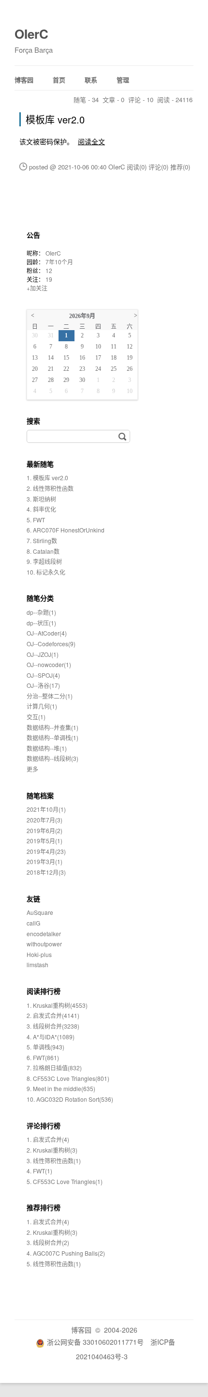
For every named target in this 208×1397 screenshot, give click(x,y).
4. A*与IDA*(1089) (50, 1037)
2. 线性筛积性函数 (50, 488)
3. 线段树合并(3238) (53, 1026)
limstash (37, 964)
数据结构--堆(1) (47, 748)
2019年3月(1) (44, 861)
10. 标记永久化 (46, 572)
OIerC (31, 34)
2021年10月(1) (46, 809)
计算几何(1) (42, 706)
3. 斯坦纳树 (41, 499)
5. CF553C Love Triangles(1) (65, 1181)
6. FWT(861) (43, 1057)
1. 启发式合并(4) (48, 1139)
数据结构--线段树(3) (52, 758)
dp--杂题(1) (41, 612)
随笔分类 (40, 598)
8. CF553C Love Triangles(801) (68, 1078)
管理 (123, 79)
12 (48, 270)
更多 (32, 769)
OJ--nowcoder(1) (49, 664)
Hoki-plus (39, 954)
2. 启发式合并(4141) (53, 1015)
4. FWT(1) (39, 1171)
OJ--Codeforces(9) (51, 643)
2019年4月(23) (46, 851)
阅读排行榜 (43, 991)
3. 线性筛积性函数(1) (54, 1160)
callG (33, 923)
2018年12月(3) (46, 872)
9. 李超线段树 (44, 561)
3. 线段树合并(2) (48, 1242)
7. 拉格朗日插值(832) (54, 1067)
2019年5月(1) (44, 840)
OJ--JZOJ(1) (43, 654)
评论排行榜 (43, 1125)
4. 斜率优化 (41, 509)
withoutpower (44, 944)
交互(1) (36, 717)
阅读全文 (91, 141)
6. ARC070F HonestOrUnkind (65, 530)
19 (48, 279)
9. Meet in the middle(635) (61, 1088)
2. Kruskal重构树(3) (52, 1150)
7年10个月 (59, 262)
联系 (91, 79)
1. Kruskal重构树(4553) (57, 1005)
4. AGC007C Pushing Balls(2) (66, 1253)
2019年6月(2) (44, 830)
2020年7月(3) (44, 820)
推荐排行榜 (43, 1207)
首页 (59, 79)
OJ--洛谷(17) (43, 685)
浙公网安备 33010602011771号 (95, 1342)
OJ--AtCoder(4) (47, 633)
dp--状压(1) (41, 623)
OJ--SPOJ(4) (43, 675)
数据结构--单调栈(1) (52, 737)
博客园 (24, 79)
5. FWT (36, 520)
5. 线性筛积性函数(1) (54, 1264)
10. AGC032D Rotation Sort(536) (70, 1099)
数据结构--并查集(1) (52, 727)
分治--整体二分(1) (50, 696)
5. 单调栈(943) (45, 1047)
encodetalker (44, 933)
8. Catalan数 (43, 551)
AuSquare (40, 912)
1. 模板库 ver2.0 (47, 477)
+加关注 (37, 288)
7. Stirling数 (42, 540)
